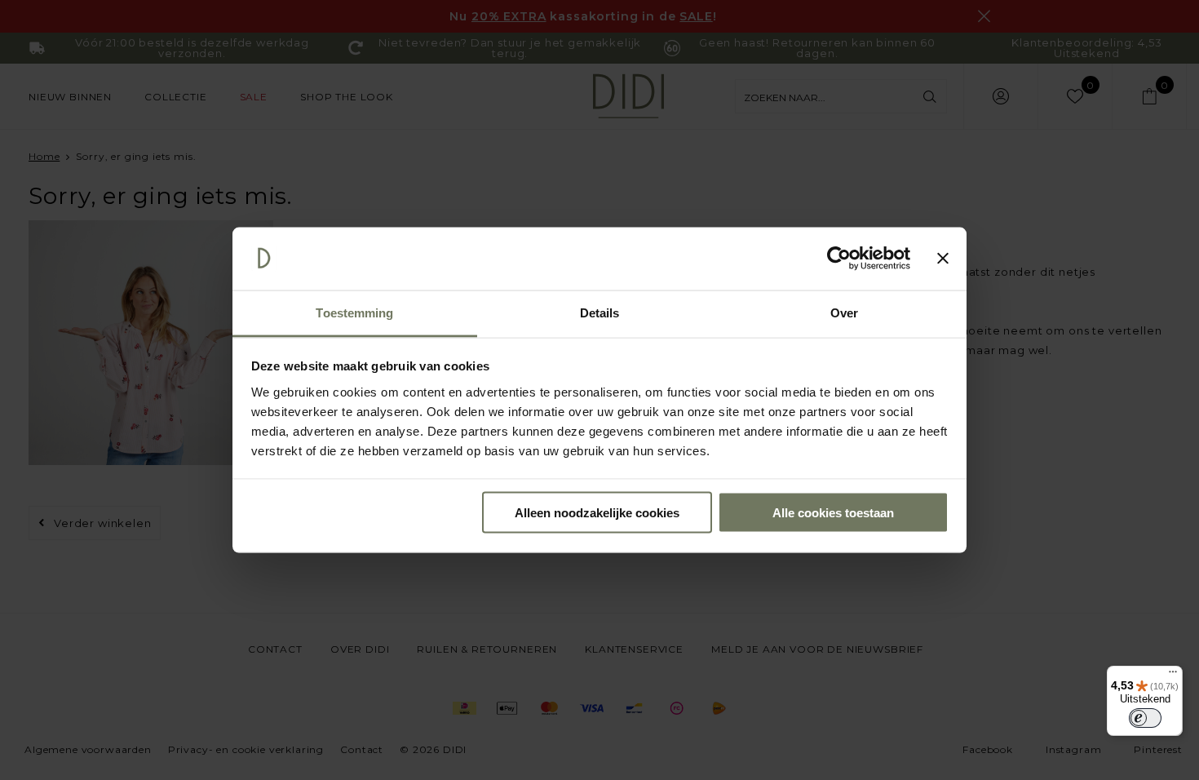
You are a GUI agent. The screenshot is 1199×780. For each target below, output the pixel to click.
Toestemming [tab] (354, 312)
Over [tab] (844, 312)
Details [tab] (600, 312)
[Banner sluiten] (943, 258)
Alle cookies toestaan (833, 513)
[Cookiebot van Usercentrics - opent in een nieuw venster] (839, 258)
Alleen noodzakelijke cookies (597, 513)
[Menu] (1173, 675)
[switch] (1145, 718)
